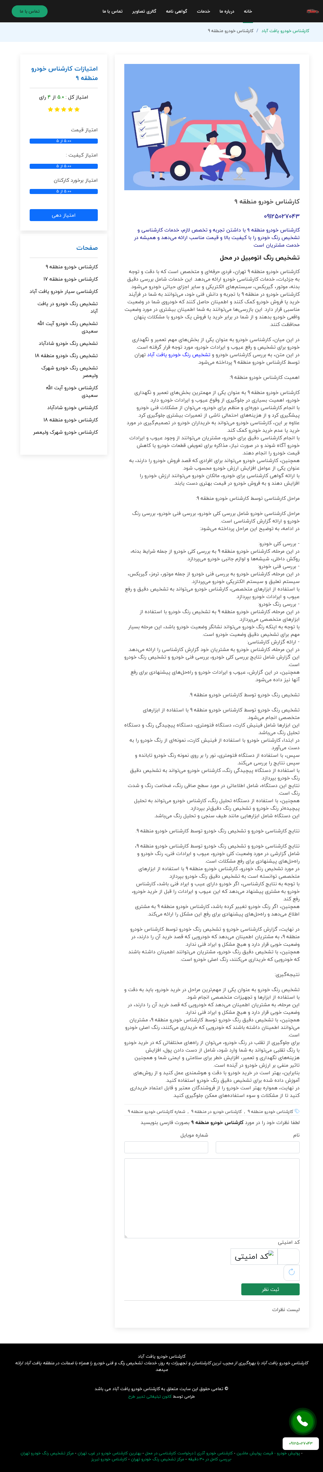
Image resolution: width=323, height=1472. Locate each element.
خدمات (203, 11)
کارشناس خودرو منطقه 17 (71, 279)
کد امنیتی (289, 1242)
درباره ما (227, 11)
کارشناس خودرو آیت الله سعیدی (72, 391)
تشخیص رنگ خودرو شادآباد (68, 343)
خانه (248, 11)
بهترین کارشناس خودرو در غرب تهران (109, 1453)
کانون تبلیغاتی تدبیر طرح (150, 1396)
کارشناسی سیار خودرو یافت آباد (64, 291)
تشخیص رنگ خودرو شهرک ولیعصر (69, 371)
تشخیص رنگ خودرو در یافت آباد (68, 307)
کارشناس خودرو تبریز (109, 1459)
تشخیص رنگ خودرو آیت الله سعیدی (68, 327)
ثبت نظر (270, 1289)
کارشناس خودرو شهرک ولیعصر (65, 432)
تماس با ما (113, 11)
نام (296, 1135)
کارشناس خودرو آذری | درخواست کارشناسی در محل (189, 1453)
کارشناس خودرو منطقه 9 (72, 266)
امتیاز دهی (64, 215)
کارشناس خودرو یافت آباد (285, 31)
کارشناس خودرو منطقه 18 (71, 419)
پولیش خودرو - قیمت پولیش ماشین (268, 1453)
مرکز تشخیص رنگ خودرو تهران (157, 1459)
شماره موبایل (194, 1135)
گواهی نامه (176, 11)
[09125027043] (303, 1422)
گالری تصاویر (144, 11)
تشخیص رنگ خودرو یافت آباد (178, 354)
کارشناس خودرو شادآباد (72, 407)
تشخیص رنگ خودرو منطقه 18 (66, 355)
